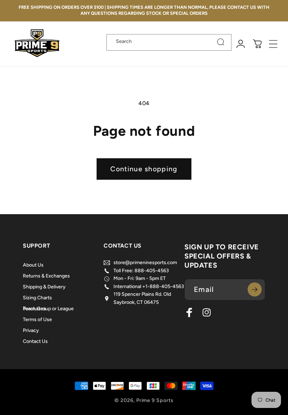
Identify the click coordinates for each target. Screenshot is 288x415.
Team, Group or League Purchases (48, 309)
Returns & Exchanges (46, 276)
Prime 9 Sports (155, 400)
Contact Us (35, 341)
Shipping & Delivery (44, 287)
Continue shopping (143, 169)
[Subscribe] (255, 289)
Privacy (31, 330)
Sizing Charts (37, 298)
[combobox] (169, 42)
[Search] (221, 42)
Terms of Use (37, 320)
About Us (33, 266)
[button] (273, 44)
